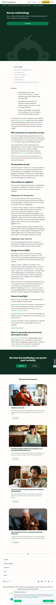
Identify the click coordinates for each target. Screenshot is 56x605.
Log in (39, 2)
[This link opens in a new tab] (38, 581)
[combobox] (7, 581)
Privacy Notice (27, 597)
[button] (28, 560)
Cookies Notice (34, 597)
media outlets (24, 153)
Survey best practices (13, 5)
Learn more (15, 418)
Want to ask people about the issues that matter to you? (27, 82)
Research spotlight (19, 79)
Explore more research (17, 328)
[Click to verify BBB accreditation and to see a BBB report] (12, 600)
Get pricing (34, 366)
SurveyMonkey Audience (17, 338)
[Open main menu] (52, 2)
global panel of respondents (30, 288)
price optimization (26, 346)
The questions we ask (19, 72)
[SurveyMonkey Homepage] (9, 2)
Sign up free (46, 2)
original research (20, 120)
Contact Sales (33, 2)
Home (4, 5)
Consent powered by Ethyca (47, 603)
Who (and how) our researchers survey (23, 69)
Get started (27, 23)
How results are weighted (20, 74)
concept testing (15, 346)
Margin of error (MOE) (19, 77)
